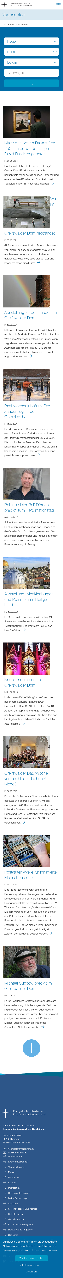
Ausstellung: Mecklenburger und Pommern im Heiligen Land (28, 599)
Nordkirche (8, 24)
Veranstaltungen (16, 1167)
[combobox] (31, 41)
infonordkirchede (17, 1152)
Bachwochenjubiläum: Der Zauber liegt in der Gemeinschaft (27, 411)
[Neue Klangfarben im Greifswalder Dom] (26, 658)
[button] (58, 5)
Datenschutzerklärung (19, 1193)
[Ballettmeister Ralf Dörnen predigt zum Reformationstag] (26, 483)
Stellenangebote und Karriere (22, 1208)
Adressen (13, 1203)
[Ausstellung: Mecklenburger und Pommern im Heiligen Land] (26, 572)
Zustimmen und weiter (31, 1258)
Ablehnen (32, 1271)
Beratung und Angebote (20, 1229)
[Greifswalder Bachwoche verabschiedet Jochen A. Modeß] (26, 751)
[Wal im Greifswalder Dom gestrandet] (26, 211)
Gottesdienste (15, 1156)
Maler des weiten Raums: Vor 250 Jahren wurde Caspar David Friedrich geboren (29, 148)
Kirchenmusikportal (18, 1161)
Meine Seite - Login (18, 1198)
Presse (11, 1172)
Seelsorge (13, 1235)
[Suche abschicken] (31, 83)
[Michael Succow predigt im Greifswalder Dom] (26, 961)
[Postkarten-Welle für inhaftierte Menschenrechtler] (26, 850)
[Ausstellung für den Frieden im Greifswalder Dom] (26, 291)
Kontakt (12, 1182)
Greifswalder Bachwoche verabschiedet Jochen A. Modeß (26, 778)
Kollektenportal (15, 1214)
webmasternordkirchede (21, 1148)
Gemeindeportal (16, 1219)
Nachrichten (14, 1177)
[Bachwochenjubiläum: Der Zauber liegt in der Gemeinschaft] (26, 384)
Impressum (13, 1187)
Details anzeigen (31, 1264)
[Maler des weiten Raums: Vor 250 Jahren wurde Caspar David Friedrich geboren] (26, 121)
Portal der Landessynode (20, 1224)
